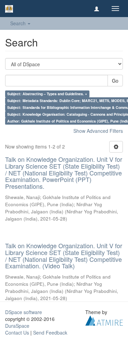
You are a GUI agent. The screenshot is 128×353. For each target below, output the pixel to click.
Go (115, 80)
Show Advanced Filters (98, 130)
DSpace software (23, 312)
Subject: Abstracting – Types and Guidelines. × (47, 93)
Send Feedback (50, 332)
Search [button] (18, 23)
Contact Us (17, 332)
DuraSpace (17, 325)
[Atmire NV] (104, 319)
